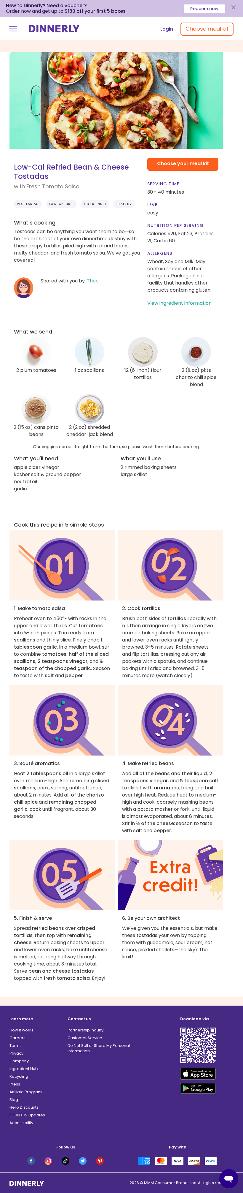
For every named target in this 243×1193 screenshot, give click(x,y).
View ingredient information (179, 303)
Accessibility (21, 1123)
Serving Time (163, 184)
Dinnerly (54, 28)
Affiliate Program (25, 1092)
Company (19, 1061)
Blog (13, 1099)
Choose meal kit (207, 28)
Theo (93, 280)
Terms (15, 1045)
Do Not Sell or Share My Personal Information (99, 1048)
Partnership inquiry (85, 1030)
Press (14, 1084)
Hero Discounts (24, 1107)
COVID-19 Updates (27, 1115)
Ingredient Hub (23, 1069)
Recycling (18, 1076)
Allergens (159, 253)
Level (153, 205)
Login (166, 29)
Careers (17, 1038)
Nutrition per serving (175, 225)
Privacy (16, 1053)
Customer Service (85, 1038)
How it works (21, 1030)
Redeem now (204, 9)
